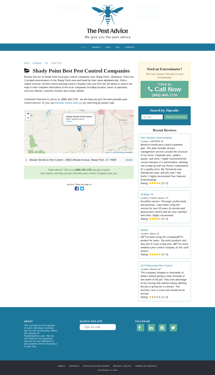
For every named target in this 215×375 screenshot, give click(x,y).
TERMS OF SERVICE (146, 366)
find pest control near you (68, 102)
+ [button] (28, 113)
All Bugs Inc (147, 194)
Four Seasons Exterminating (156, 137)
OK (46, 63)
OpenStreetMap (118, 152)
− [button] (28, 118)
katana (144, 230)
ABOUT (62, 366)
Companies (37, 63)
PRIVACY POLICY (122, 366)
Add (108, 47)
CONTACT (74, 366)
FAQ (117, 47)
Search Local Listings (176, 117)
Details (69, 121)
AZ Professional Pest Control (156, 265)
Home (83, 47)
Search (96, 47)
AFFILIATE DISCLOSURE (96, 366)
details (129, 160)
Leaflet (107, 152)
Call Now (166, 89)
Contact (130, 47)
